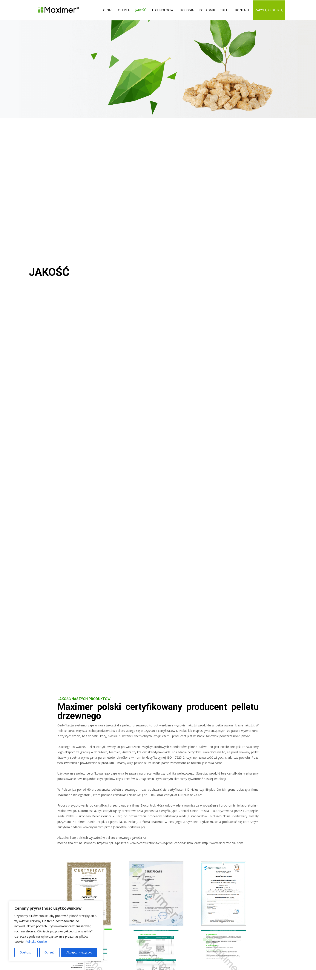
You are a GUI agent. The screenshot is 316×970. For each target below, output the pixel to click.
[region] (56, 931)
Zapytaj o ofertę (269, 10)
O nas (107, 10)
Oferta (124, 10)
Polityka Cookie (36, 941)
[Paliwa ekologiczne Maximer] (55, 10)
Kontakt (242, 10)
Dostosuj (26, 952)
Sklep (225, 10)
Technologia (162, 10)
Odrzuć (49, 952)
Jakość (140, 10)
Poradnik (207, 10)
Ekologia (186, 10)
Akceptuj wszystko (79, 952)
